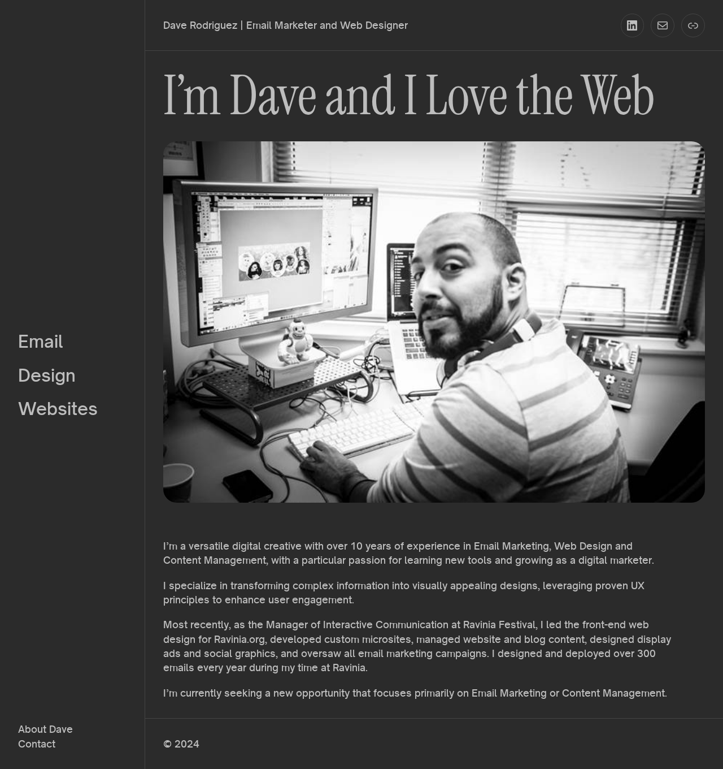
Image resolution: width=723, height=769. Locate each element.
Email (40, 341)
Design (47, 375)
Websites (58, 409)
